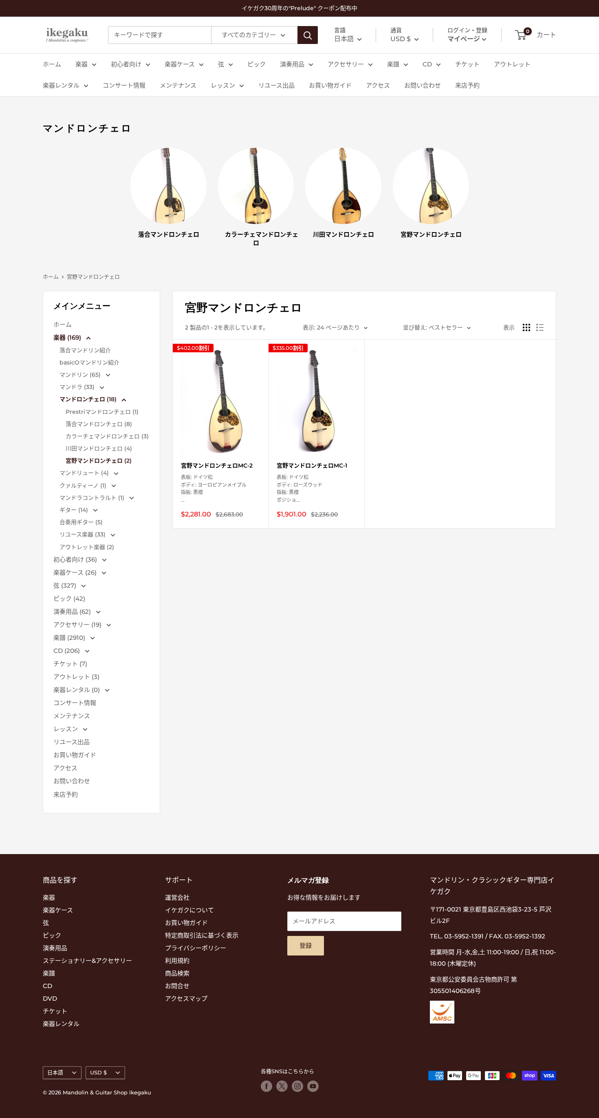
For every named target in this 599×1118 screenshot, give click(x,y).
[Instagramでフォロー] (297, 1086)
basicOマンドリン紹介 (89, 362)
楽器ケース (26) (75, 572)
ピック (256, 64)
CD (427, 64)
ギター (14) (74, 510)
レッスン (223, 85)
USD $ (98, 1073)
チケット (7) (70, 664)
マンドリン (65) (80, 374)
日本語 (55, 1073)
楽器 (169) (68, 337)
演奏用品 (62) (72, 611)
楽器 (81, 64)
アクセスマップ (186, 998)
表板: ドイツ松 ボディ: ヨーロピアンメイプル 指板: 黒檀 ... (214, 488)
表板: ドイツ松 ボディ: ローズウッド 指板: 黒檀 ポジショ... (299, 488)
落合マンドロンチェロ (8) (99, 424)
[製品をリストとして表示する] (540, 327)
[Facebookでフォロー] (266, 1086)
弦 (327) (65, 585)
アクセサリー (346, 64)
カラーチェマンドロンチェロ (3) (107, 436)
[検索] (307, 35)
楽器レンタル (61, 85)
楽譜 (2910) (70, 637)
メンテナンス (178, 85)
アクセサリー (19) (78, 624)
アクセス (378, 85)
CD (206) (67, 651)
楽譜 (393, 64)
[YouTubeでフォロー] (313, 1086)
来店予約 (467, 85)
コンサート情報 (124, 85)
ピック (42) (69, 598)
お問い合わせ (422, 85)
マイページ (463, 39)
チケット (467, 64)
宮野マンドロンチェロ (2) (99, 460)
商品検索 (177, 973)
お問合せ (177, 986)
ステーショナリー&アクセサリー (87, 960)
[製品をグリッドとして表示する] (526, 327)
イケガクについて (189, 910)
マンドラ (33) (77, 387)
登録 (306, 945)
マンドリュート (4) (84, 473)
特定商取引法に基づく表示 (201, 935)
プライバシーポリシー (195, 948)
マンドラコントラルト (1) (92, 497)
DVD (50, 998)
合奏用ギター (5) (81, 522)
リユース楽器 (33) (83, 534)
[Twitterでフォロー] (282, 1086)
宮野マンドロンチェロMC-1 (312, 465)
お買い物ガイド (330, 85)
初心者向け (126, 64)
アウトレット (512, 64)
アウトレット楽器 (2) (86, 547)
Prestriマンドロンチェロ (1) (102, 411)
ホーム (52, 64)
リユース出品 (276, 85)
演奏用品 (292, 64)
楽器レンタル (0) (77, 690)
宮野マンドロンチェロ (93, 276)
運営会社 (177, 897)
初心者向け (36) (76, 559)
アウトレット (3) (76, 677)
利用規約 (177, 960)
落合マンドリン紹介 (85, 350)
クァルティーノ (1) (83, 485)
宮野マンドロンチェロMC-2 (217, 465)
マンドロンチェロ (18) (88, 399)
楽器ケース (180, 64)
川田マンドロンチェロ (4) (99, 448)
